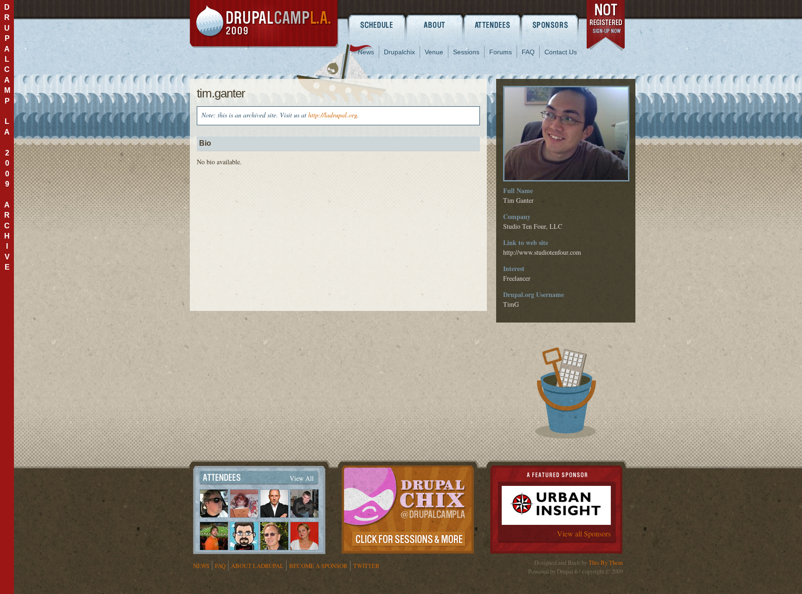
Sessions (466, 52)
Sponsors (551, 24)
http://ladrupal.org (332, 114)
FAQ (528, 52)
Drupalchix (399, 52)
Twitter (366, 566)
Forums (500, 52)
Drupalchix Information (408, 507)
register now (606, 26)
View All (302, 478)
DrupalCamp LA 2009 (264, 24)
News (366, 52)
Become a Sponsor (318, 566)
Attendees (493, 24)
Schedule (377, 24)
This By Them (606, 562)
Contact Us (560, 52)
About (435, 24)
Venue (434, 52)
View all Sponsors (584, 533)
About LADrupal (257, 566)
